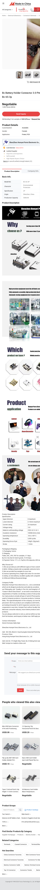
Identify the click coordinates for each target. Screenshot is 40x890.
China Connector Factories (12, 855)
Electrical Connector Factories (14, 860)
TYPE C (4, 822)
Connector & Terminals (29, 15)
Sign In (5, 161)
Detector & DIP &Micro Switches (12, 818)
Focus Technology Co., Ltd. (27, 881)
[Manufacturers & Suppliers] (20, 4)
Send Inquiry (21, 114)
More (4, 874)
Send (20, 690)
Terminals (7, 844)
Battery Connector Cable (12, 865)
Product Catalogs (32, 810)
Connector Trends (26, 870)
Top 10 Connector (10, 870)
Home (4, 15)
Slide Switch (25, 814)
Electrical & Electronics (14, 15)
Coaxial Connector (21, 844)
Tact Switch (6, 814)
